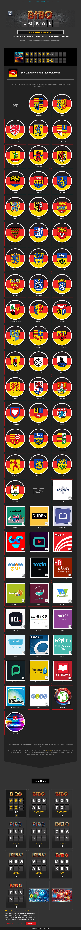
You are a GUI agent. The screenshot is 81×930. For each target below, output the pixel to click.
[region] (20, 917)
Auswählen (10, 923)
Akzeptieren (31, 923)
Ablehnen (20, 923)
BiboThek (55, 1)
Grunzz (36, 1)
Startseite (26, 1)
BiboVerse (44, 1)
